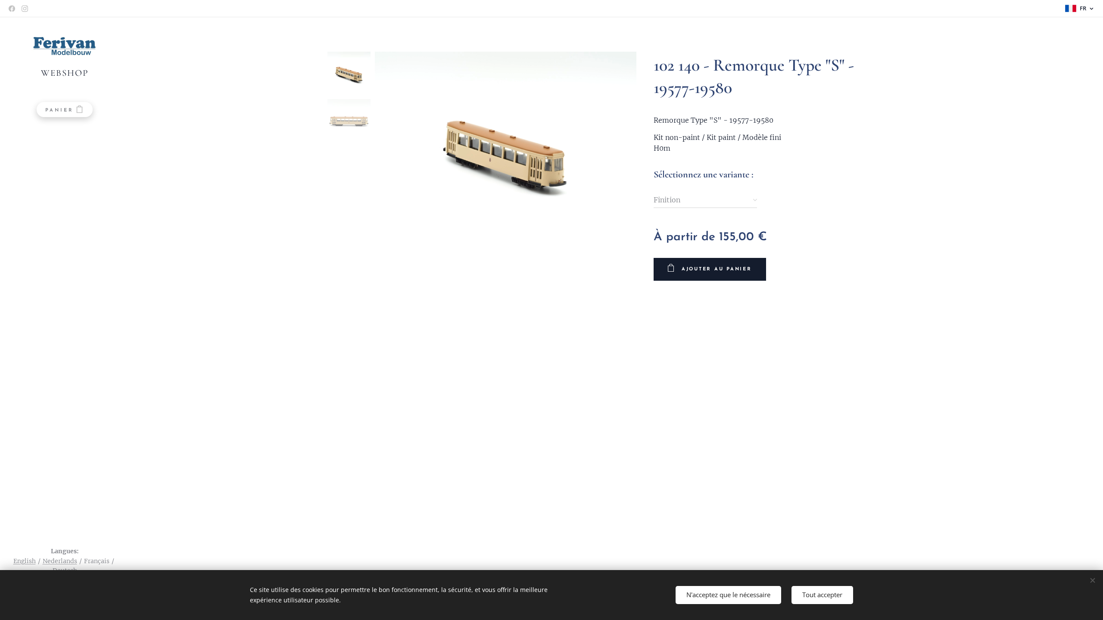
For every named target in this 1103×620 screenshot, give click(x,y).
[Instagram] (24, 8)
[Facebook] (11, 8)
